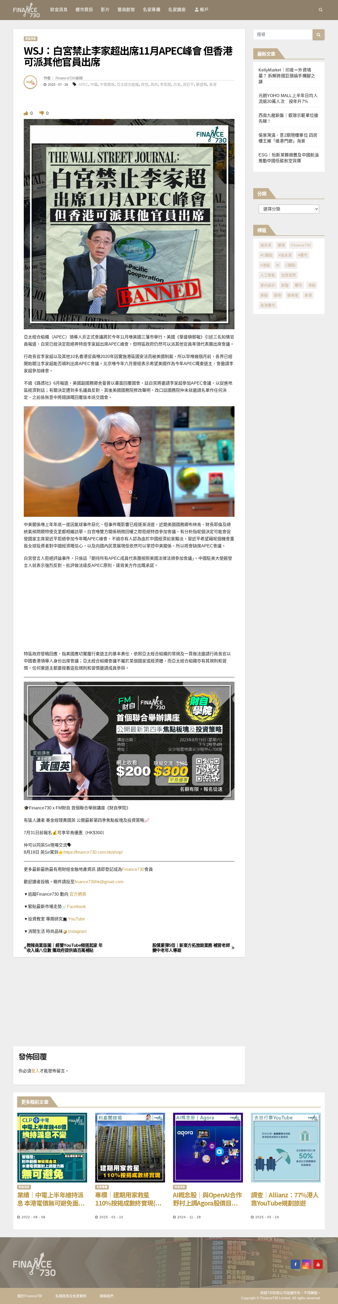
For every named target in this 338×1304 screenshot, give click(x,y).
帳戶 (204, 9)
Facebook (76, 906)
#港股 (265, 265)
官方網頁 (77, 894)
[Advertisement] (169, 611)
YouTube (76, 919)
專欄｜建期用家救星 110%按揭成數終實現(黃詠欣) (128, 1199)
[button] (321, 9)
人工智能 (267, 275)
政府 (154, 84)
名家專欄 (151, 9)
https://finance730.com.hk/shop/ (93, 852)
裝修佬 (292, 295)
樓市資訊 (84, 9)
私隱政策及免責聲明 (70, 1296)
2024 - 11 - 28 (189, 1217)
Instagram (77, 931)
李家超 (165, 84)
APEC (83, 84)
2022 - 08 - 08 (33, 1217)
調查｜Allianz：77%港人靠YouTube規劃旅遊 (285, 1199)
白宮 (177, 84)
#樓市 (302, 255)
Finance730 (133, 869)
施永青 (265, 245)
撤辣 (281, 245)
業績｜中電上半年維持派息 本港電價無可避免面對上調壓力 (50, 1199)
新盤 (285, 285)
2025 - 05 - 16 (267, 1217)
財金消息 (59, 9)
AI (277, 265)
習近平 (188, 84)
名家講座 (177, 9)
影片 (105, 9)
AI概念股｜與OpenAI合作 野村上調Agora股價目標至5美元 (207, 1199)
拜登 (144, 84)
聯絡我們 (107, 1296)
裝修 (277, 295)
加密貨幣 (288, 275)
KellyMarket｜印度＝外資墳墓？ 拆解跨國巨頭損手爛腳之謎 (287, 76)
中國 (94, 84)
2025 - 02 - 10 (111, 1217)
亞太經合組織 (128, 84)
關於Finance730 (29, 1296)
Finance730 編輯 (68, 77)
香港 (213, 84)
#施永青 (285, 255)
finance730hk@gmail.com (98, 882)
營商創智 (126, 9)
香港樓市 (267, 305)
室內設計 (267, 285)
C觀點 (290, 265)
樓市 (298, 285)
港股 (312, 285)
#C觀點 (266, 255)
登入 (35, 1071)
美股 (264, 295)
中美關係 (107, 84)
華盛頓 (201, 84)
